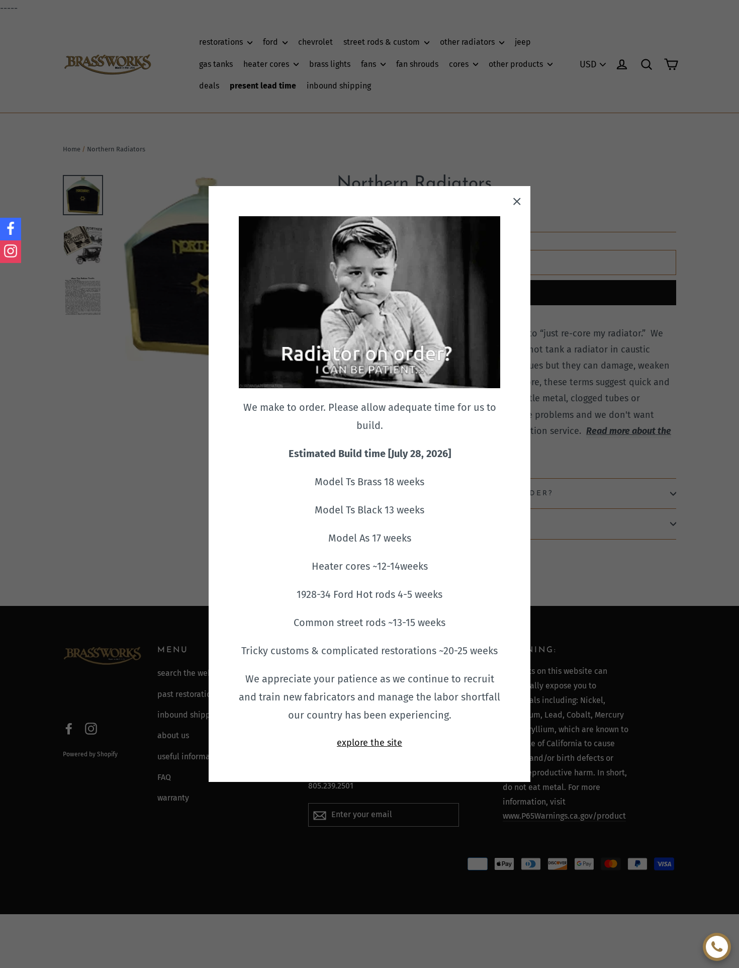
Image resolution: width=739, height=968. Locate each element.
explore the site (369, 742)
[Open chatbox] (717, 947)
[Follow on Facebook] (10, 229)
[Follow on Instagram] (10, 251)
